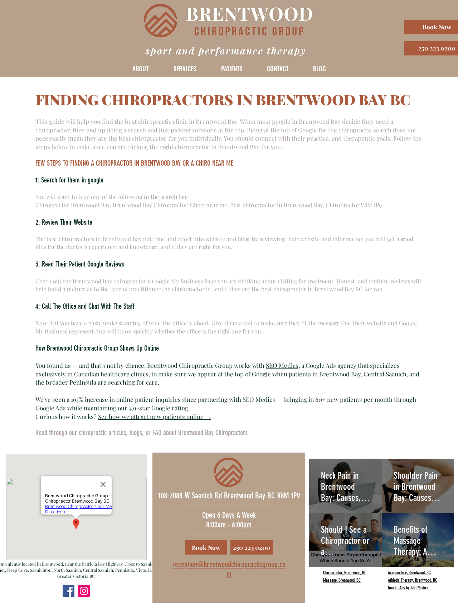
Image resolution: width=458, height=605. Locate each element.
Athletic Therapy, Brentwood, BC (412, 580)
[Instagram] (84, 591)
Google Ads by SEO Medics (408, 587)
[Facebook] (68, 591)
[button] (140, 68)
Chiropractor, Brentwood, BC (344, 572)
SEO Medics (282, 365)
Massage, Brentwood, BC (342, 580)
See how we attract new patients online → (154, 416)
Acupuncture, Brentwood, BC (409, 572)
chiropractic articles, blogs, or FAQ (120, 432)
